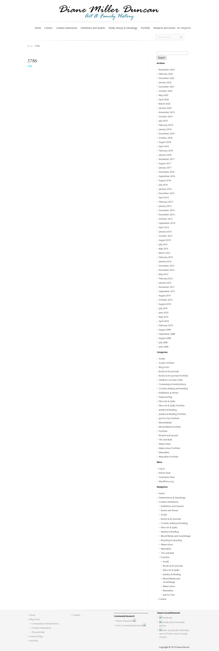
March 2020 (164, 103)
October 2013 (165, 236)
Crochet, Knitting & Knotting (174, 523)
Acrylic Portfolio (166, 363)
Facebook (167, 617)
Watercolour (165, 444)
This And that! (165, 439)
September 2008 (167, 334)
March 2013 (164, 253)
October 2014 (165, 219)
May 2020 (163, 95)
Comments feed (167, 477)
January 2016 (165, 189)
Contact (48, 28)
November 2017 (167, 159)
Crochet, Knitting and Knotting (173, 388)
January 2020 (165, 108)
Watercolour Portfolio (169, 448)
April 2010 (164, 321)
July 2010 (163, 308)
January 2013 (165, 261)
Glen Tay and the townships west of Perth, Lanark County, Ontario (174, 633)
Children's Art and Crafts (171, 380)
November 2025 (167, 69)
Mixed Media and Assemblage (176, 536)
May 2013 (163, 248)
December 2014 (166, 210)
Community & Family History (172, 384)
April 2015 (164, 197)
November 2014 (167, 214)
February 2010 (166, 325)
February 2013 (166, 257)
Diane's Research (124, 621)
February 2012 (166, 278)
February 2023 (166, 74)
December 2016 (166, 172)
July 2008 (163, 342)
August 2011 (165, 295)
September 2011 (167, 291)
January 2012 (165, 283)
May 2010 (163, 317)
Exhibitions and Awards (93, 28)
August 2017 (165, 163)
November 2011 (167, 287)
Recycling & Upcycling (171, 540)
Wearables (164, 452)
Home (38, 28)
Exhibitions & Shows (168, 392)
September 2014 (167, 223)
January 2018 (165, 155)
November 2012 (167, 270)
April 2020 (164, 99)
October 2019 (165, 116)
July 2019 (163, 121)
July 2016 (163, 184)
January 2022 (165, 82)
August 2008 (165, 338)
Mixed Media (165, 422)
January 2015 (165, 206)
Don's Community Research (129, 625)
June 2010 (163, 312)
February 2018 (166, 150)
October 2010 (165, 300)
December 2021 (166, 86)
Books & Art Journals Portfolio (173, 375)
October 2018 (165, 138)
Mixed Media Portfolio (170, 427)
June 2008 (163, 346)
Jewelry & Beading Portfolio (172, 414)
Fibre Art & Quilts (167, 401)
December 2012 (166, 265)
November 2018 (167, 133)
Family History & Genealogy (122, 28)
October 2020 (165, 91)
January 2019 (165, 129)
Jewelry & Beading (168, 410)
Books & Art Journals (169, 371)
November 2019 (167, 112)
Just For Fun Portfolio (169, 418)
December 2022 (166, 78)
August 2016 (165, 180)
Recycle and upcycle (168, 435)
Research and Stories (164, 28)
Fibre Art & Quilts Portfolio (172, 405)
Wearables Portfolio (168, 456)
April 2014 (164, 227)
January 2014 (165, 231)
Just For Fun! (169, 595)
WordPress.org (166, 481)
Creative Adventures (66, 28)
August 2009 (165, 329)
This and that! (167, 553)
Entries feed (164, 473)
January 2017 (165, 167)
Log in (162, 468)
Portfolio (145, 28)
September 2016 (167, 176)
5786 (29, 66)
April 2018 (164, 146)
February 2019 (166, 125)
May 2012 (163, 274)
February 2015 (166, 202)
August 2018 (165, 142)
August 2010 (165, 304)
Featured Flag (165, 397)
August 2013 (165, 240)
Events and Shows (169, 510)
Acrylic (162, 358)
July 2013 (163, 244)
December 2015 (166, 193)
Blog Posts (164, 367)
